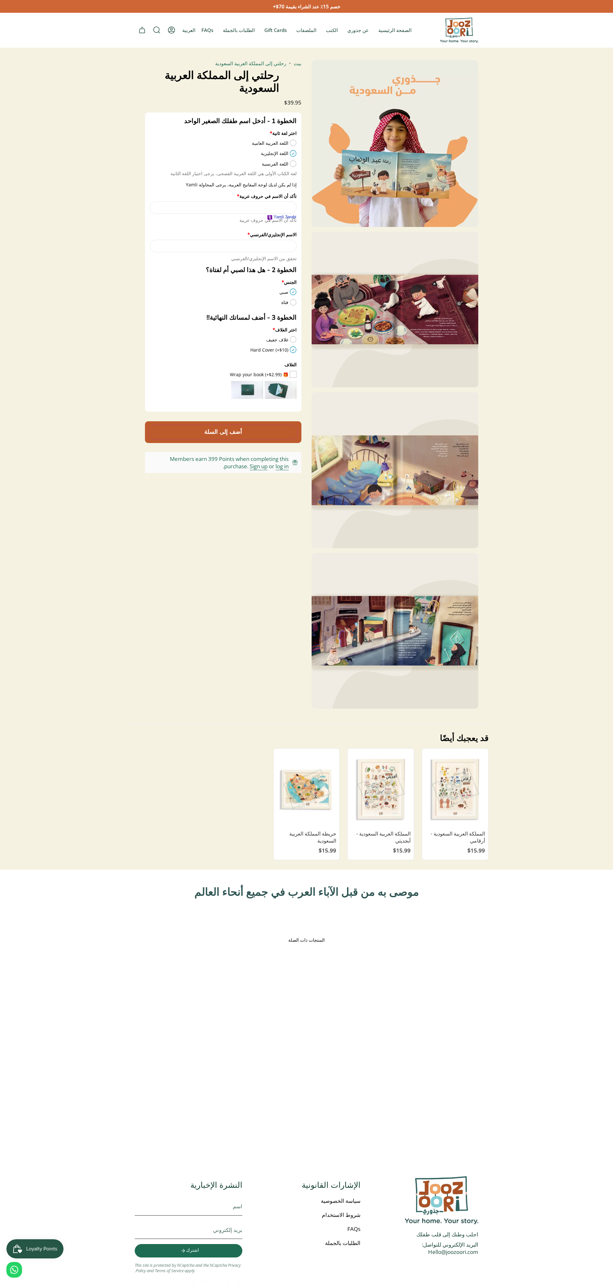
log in (282, 466)
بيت (297, 63)
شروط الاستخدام (341, 1214)
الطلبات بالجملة (342, 1243)
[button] (156, 30)
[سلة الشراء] (142, 30)
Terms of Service (169, 1270)
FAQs (353, 1229)
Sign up (259, 466)
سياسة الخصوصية (340, 1200)
